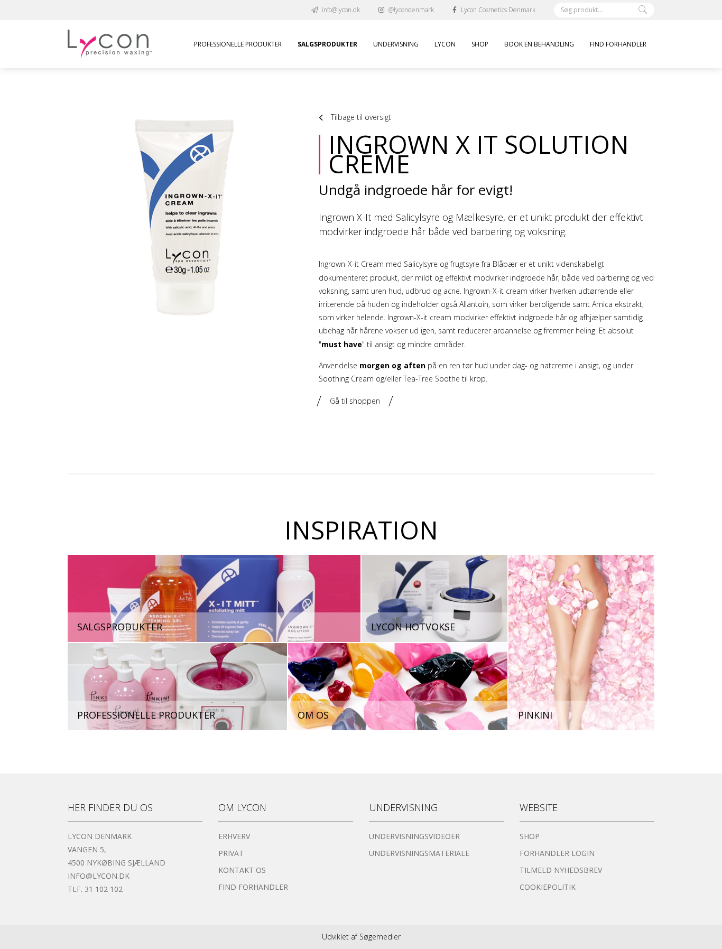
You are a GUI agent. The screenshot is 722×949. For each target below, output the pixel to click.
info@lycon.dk (98, 876)
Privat (231, 853)
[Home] (110, 44)
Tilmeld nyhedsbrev (561, 870)
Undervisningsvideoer (414, 836)
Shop (530, 836)
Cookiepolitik (548, 887)
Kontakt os (242, 870)
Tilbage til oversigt (360, 117)
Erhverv (234, 836)
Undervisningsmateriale (419, 853)
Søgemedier (380, 937)
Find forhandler (253, 887)
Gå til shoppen (355, 401)
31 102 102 (104, 889)
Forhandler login (557, 853)
